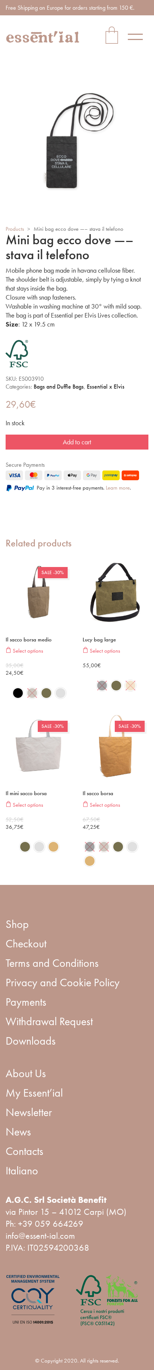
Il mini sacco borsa (26, 793)
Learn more (118, 487)
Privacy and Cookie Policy (63, 982)
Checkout (26, 944)
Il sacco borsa (98, 793)
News (18, 1132)
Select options (27, 650)
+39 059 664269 (50, 1223)
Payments (26, 1002)
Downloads (31, 1041)
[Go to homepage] (43, 37)
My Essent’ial (34, 1093)
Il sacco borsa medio (29, 640)
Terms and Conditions (52, 963)
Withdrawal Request (49, 1021)
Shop (17, 924)
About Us (26, 1073)
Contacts (24, 1151)
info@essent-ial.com (40, 1235)
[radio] (18, 693)
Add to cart (77, 442)
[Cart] (111, 37)
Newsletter (29, 1112)
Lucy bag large (99, 640)
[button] (138, 37)
